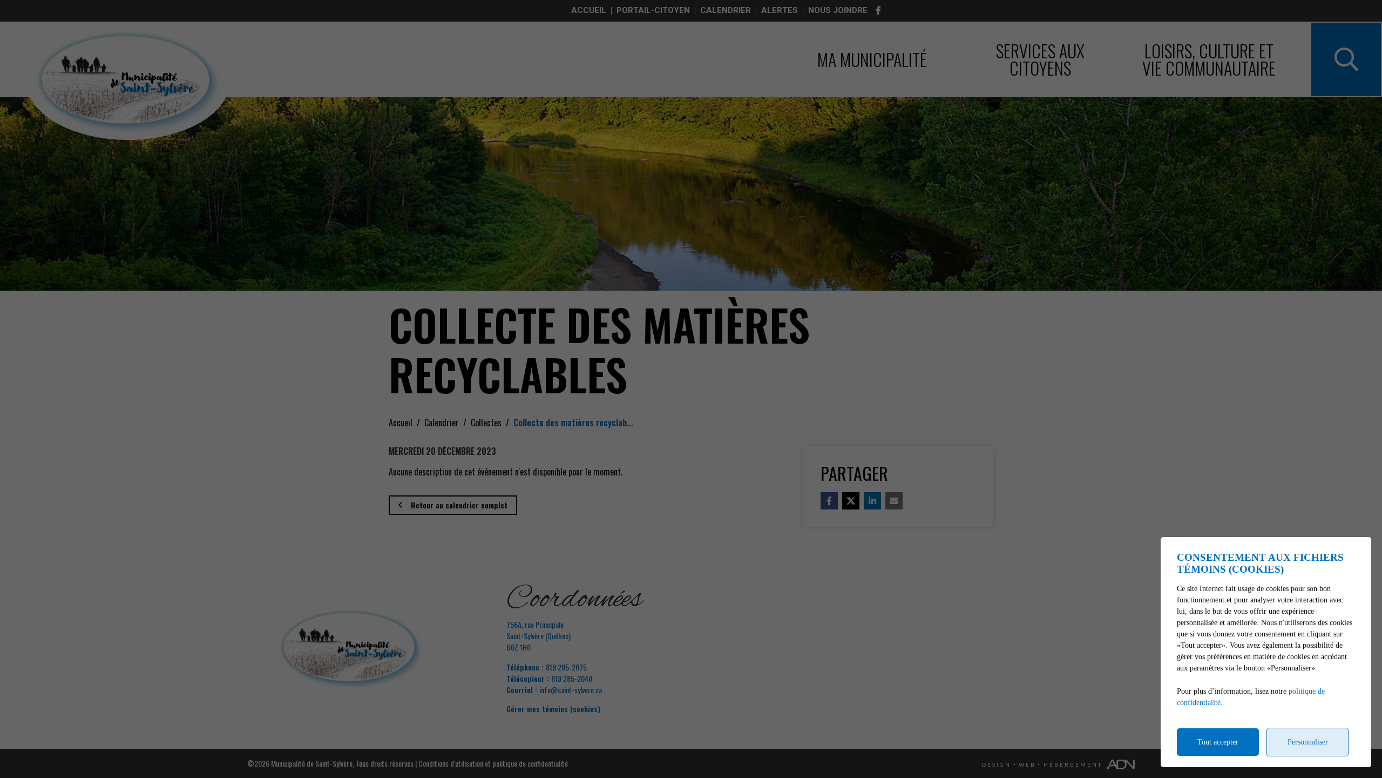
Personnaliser (1308, 742)
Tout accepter (1217, 742)
